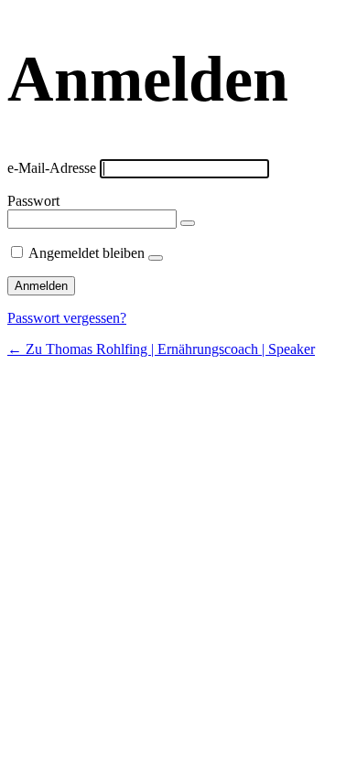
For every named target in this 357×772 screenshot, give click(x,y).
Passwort (33, 201)
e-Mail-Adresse (51, 168)
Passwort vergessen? (66, 318)
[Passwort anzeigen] (187, 223)
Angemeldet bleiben (86, 253)
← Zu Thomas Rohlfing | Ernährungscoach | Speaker (161, 349)
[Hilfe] (155, 258)
